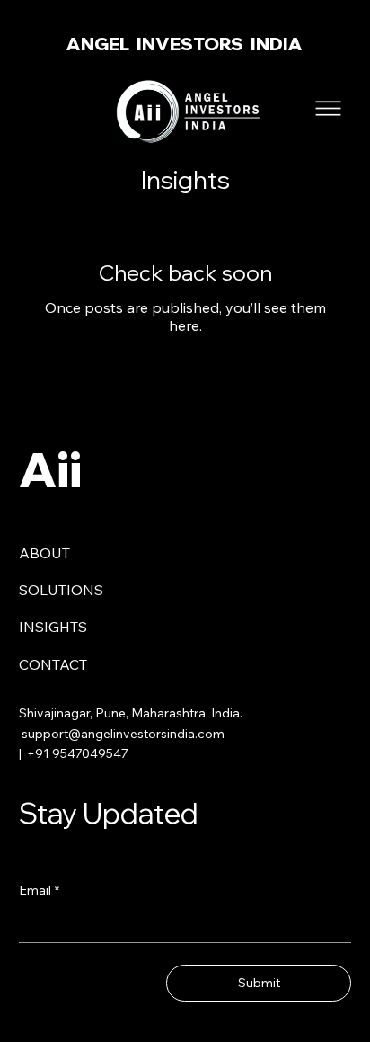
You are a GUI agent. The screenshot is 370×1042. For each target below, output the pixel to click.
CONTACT (53, 664)
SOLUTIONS (61, 590)
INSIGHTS (53, 627)
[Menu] (329, 108)
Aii (50, 469)
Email (39, 890)
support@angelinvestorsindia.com (123, 734)
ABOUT (44, 553)
